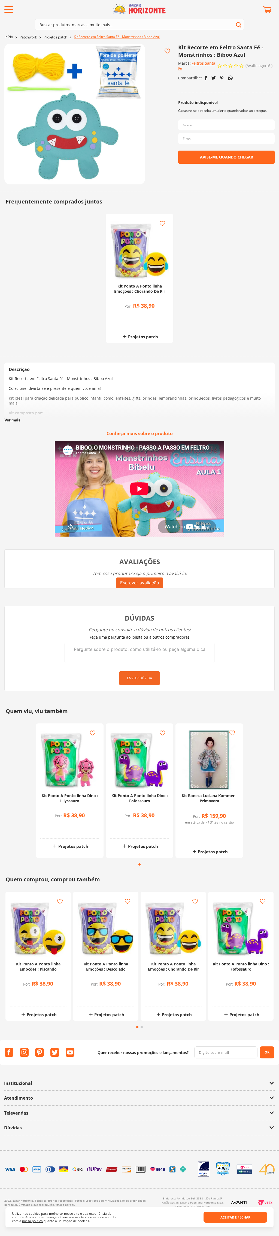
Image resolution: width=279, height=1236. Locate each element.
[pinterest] (222, 78)
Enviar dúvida (139, 678)
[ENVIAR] (226, 157)
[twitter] (213, 78)
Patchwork (28, 37)
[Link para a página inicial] (8, 37)
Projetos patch (55, 37)
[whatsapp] (230, 78)
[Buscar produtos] (238, 24)
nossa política (32, 1221)
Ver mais (12, 420)
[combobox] (139, 24)
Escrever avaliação (139, 582)
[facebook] (206, 78)
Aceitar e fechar (235, 1217)
